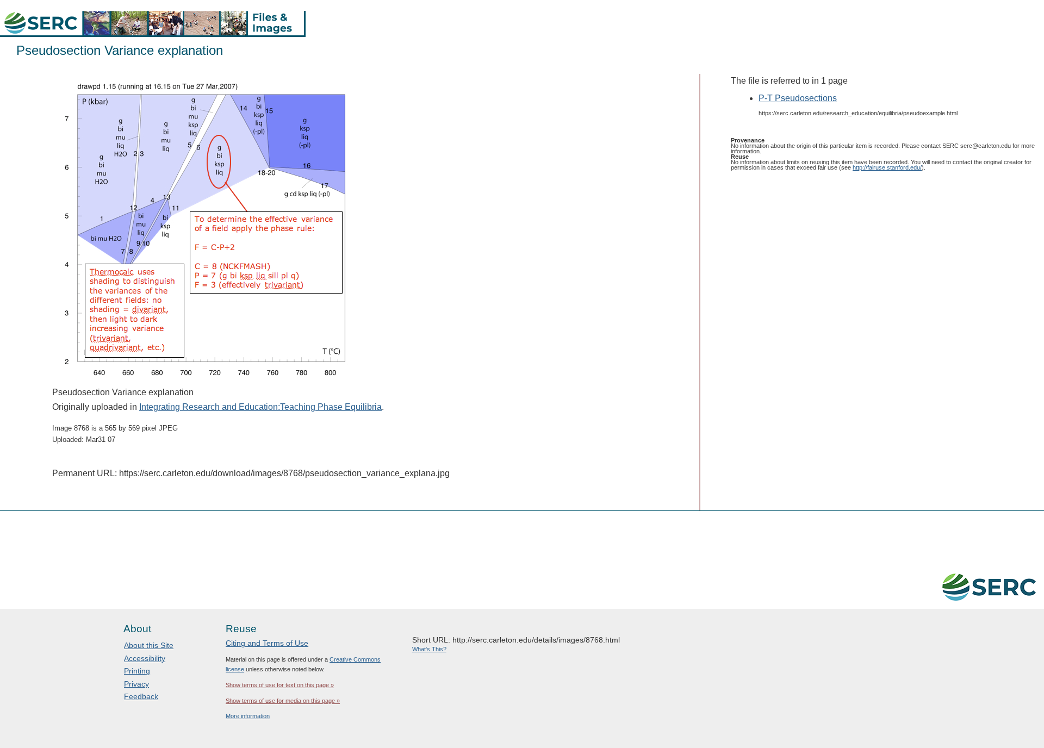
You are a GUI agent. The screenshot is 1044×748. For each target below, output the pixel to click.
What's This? (429, 649)
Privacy (136, 684)
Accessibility (144, 658)
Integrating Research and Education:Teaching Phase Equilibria (260, 407)
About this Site (148, 645)
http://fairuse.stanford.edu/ (887, 167)
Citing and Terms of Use (267, 643)
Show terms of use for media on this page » (283, 700)
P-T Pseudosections (798, 98)
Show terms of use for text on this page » (280, 685)
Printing (137, 670)
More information (248, 716)
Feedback (141, 696)
